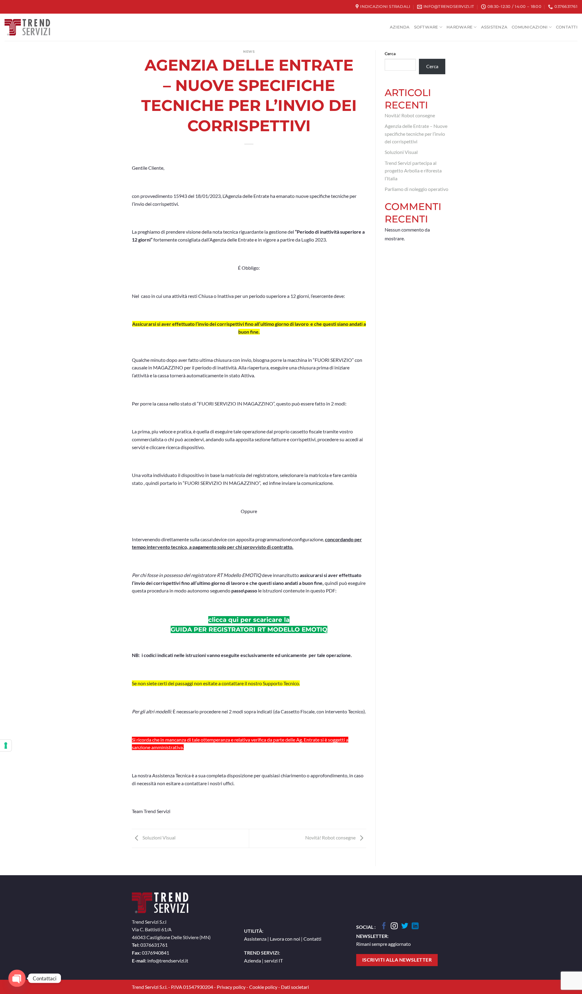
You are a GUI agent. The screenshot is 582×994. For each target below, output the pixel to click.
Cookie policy (263, 987)
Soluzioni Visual (159, 837)
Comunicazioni (529, 27)
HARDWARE (460, 27)
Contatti (566, 27)
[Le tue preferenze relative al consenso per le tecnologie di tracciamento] (6, 745)
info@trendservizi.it (167, 960)
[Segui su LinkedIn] (415, 926)
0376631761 (154, 945)
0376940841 (155, 953)
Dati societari (295, 987)
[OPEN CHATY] (17, 978)
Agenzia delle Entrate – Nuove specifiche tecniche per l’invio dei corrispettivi (416, 133)
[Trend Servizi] (27, 27)
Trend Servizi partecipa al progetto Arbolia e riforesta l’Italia (413, 170)
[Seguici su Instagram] (394, 926)
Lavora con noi (285, 939)
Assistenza (494, 27)
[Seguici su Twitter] (404, 926)
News (249, 51)
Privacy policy (231, 987)
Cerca (390, 53)
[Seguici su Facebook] (383, 926)
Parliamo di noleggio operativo (416, 189)
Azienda (400, 27)
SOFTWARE (426, 27)
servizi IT (273, 960)
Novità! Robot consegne (330, 837)
